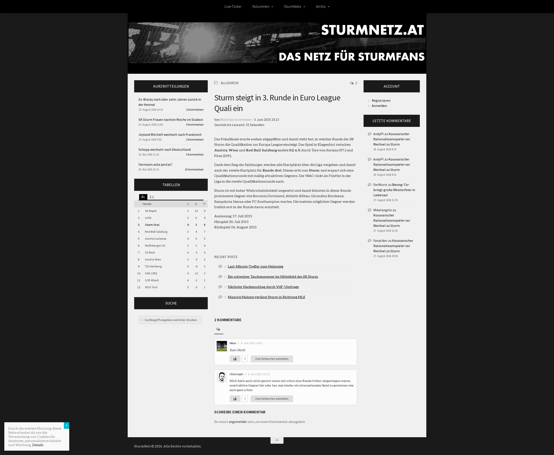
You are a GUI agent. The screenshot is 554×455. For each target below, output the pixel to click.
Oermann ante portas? (155, 164)
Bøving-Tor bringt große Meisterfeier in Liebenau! (394, 189)
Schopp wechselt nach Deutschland (164, 149)
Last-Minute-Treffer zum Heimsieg (255, 266)
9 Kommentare (194, 154)
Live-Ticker (233, 6)
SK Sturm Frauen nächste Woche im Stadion (170, 119)
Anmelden (379, 105)
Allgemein (229, 83)
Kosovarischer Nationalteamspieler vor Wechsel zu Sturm (391, 139)
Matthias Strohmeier (236, 119)
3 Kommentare (194, 139)
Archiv (321, 6)
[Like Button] (235, 358)
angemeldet (238, 421)
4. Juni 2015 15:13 (259, 374)
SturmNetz (292, 6)
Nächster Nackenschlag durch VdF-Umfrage (263, 287)
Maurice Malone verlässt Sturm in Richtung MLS (266, 297)
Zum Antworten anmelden (271, 359)
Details (37, 445)
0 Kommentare (194, 124)
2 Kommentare (194, 109)
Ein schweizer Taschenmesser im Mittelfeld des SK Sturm (273, 276)
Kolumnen (260, 6)
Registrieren (381, 100)
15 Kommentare (194, 169)
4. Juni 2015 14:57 (252, 343)
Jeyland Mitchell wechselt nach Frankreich (169, 134)
